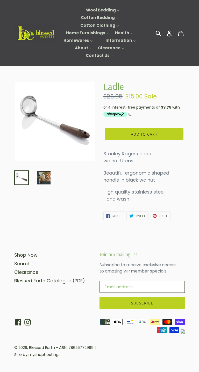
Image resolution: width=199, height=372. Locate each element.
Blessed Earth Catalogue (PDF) (49, 280)
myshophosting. (44, 354)
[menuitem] (99, 10)
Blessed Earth (42, 347)
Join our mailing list (118, 254)
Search (22, 263)
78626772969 (81, 347)
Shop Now (26, 255)
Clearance (26, 272)
